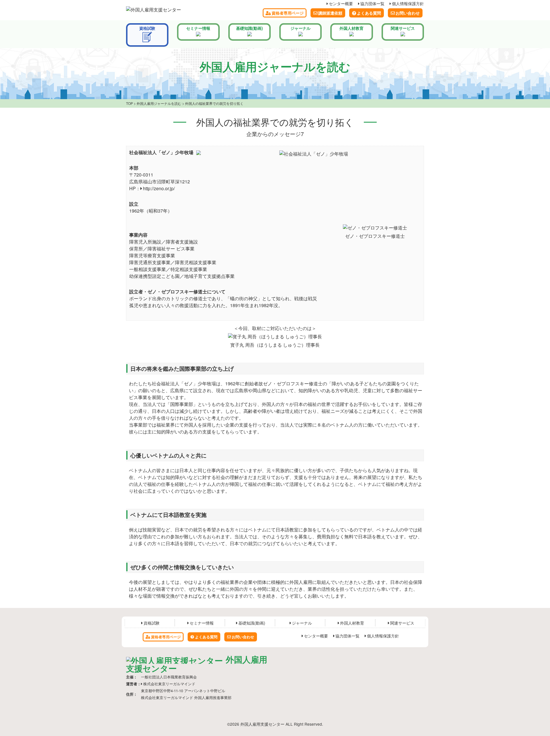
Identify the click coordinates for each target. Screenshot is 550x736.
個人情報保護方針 (408, 3)
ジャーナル (300, 28)
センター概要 (341, 3)
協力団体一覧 (372, 3)
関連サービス (403, 28)
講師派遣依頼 (330, 13)
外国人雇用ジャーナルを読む (159, 103)
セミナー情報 (198, 28)
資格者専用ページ (288, 13)
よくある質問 (369, 13)
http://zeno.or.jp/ (159, 188)
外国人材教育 (351, 28)
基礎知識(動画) (249, 28)
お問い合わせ (408, 13)
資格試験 (147, 28)
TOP (129, 103)
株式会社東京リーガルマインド (169, 683)
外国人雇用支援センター (196, 663)
